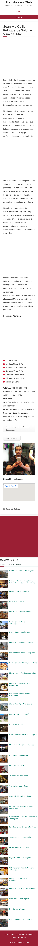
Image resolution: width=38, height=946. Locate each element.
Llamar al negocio (12, 438)
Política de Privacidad (24, 934)
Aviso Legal (9, 934)
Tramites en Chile (19, 2)
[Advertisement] (19, 59)
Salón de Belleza (13, 509)
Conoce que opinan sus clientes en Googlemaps (18, 428)
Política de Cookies (19, 938)
